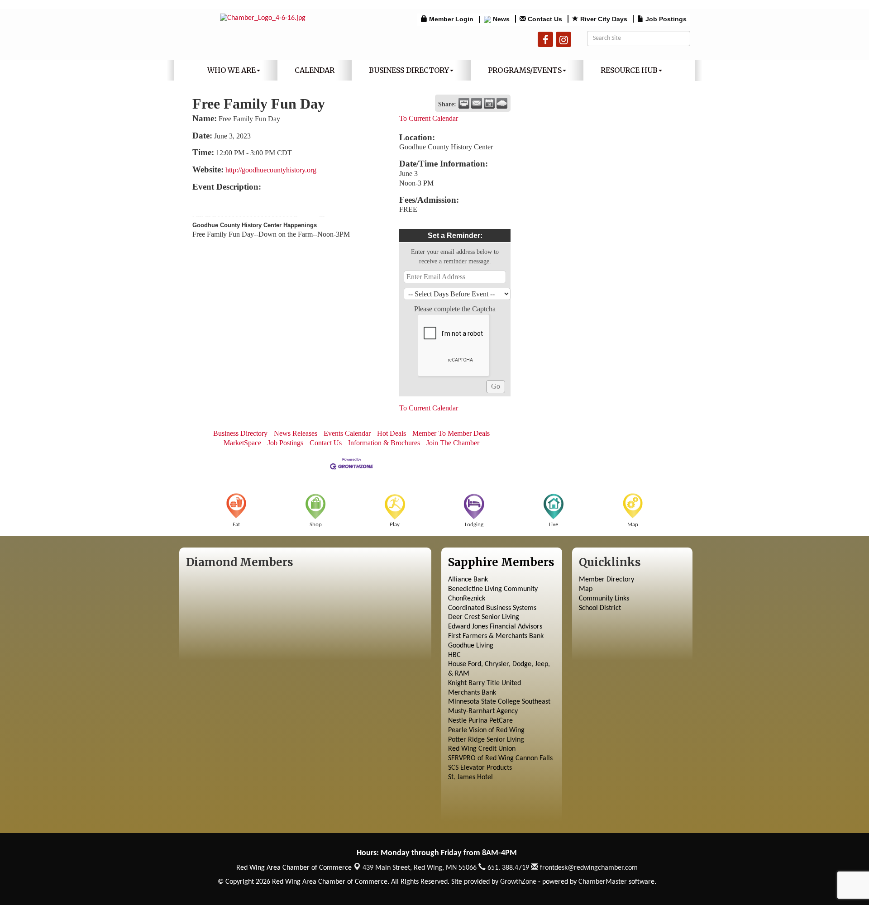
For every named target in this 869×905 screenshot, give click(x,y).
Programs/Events (525, 70)
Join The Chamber (452, 443)
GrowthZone (518, 882)
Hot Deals (391, 433)
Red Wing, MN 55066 (420, 868)
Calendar (314, 70)
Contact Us (326, 443)
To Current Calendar (428, 118)
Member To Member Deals (451, 433)
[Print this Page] (463, 103)
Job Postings (285, 443)
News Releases (295, 433)
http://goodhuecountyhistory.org (270, 170)
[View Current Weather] (502, 103)
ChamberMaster (602, 882)
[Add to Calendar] (489, 103)
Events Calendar (347, 433)
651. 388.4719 (507, 868)
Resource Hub (629, 70)
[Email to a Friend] (476, 103)
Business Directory (409, 70)
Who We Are (231, 70)
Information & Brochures (384, 443)
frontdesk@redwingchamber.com (588, 868)
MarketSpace (242, 443)
